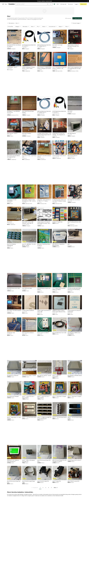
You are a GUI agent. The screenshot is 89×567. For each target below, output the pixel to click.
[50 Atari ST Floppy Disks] (59, 214)
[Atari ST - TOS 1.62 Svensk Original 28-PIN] (75, 409)
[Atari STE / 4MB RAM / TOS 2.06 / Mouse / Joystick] (29, 236)
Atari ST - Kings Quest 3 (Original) (74, 396)
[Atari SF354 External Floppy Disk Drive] (14, 473)
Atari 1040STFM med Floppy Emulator (28, 112)
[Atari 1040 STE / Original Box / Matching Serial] (59, 236)
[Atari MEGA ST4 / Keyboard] (14, 367)
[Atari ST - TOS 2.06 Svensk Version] (29, 409)
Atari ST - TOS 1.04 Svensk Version (59, 417)
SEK (58, 4)
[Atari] (75, 236)
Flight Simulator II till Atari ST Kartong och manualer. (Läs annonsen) (73, 45)
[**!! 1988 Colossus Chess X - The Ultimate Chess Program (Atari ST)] (44, 125)
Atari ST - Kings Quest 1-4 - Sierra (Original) (14, 418)
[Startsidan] (11, 4)
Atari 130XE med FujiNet (27, 288)
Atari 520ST (70, 111)
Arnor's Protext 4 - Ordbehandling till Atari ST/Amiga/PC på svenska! (44, 68)
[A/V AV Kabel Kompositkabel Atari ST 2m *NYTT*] (29, 37)
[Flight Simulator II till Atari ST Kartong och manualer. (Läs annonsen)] (75, 37)
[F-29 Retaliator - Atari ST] (14, 59)
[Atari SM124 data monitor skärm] (14, 280)
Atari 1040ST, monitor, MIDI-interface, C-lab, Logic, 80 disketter (28, 222)
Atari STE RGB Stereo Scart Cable (59, 332)
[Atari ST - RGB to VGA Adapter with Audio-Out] (29, 452)
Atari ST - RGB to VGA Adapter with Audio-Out (28, 461)
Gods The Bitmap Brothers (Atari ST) (74, 222)
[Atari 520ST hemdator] (29, 125)
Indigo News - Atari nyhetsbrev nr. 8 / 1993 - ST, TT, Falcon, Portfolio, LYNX (44, 200)
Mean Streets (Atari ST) (72, 155)
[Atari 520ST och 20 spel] (59, 37)
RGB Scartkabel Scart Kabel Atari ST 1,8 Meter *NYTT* (44, 45)
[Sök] (47, 4)
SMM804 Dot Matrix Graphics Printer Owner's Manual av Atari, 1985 (58, 311)
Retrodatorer (11, 23)
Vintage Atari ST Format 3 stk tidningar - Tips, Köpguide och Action (58, 134)
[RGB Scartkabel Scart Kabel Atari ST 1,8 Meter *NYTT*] (44, 37)
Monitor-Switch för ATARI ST (43, 332)
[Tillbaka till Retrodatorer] (8, 23)
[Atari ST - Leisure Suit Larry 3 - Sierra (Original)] (44, 388)
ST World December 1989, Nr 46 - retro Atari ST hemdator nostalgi (59, 200)
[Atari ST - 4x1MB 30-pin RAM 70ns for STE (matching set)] (44, 409)
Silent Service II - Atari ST (12, 133)
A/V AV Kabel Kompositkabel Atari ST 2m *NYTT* (29, 45)
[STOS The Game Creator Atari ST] (59, 147)
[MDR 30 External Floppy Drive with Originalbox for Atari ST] (59, 452)
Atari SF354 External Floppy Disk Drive (13, 482)
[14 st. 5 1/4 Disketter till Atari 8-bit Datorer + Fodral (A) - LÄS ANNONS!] (59, 59)
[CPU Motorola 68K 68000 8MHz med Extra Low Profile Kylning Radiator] (75, 280)
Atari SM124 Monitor (72, 133)
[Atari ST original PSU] (59, 473)
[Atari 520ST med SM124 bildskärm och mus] (44, 147)
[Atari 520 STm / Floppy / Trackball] (29, 367)
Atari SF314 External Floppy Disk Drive (43, 461)
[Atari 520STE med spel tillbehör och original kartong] (14, 147)
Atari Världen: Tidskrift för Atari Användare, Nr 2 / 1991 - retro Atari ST (29, 200)
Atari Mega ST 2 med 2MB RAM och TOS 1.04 (13, 112)
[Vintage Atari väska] (14, 324)
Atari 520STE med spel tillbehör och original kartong (13, 156)
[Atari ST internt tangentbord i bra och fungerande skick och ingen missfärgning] (75, 59)
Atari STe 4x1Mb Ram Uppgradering (11, 245)
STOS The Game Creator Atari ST (59, 155)
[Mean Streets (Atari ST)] (75, 147)
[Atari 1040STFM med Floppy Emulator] (29, 103)
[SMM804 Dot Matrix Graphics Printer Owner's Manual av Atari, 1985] (59, 302)
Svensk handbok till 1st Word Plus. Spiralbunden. (74, 311)
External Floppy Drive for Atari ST (74, 460)
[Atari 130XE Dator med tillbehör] (75, 191)
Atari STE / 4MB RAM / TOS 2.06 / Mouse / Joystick (29, 245)
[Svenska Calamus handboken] (29, 302)
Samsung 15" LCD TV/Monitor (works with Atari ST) (13, 461)
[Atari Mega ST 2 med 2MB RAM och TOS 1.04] (14, 103)
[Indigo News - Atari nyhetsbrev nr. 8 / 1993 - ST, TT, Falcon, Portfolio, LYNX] (44, 191)
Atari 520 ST (9, 221)
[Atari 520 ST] (14, 214)
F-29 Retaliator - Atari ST (12, 67)
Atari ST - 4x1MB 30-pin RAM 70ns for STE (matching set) (44, 418)
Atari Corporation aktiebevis (28, 332)
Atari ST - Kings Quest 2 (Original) (59, 396)
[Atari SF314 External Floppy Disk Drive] (44, 452)
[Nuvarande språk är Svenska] (54, 4)
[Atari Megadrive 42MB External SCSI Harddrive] (75, 324)
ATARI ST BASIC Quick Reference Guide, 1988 (44, 311)
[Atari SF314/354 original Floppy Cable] (29, 473)
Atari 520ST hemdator (26, 133)
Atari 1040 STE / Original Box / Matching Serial (58, 245)
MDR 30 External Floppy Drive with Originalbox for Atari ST (59, 461)
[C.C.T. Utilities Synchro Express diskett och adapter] (59, 280)
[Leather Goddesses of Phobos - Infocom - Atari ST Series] (29, 59)
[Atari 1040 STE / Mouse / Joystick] (44, 367)
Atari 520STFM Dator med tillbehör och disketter (14, 45)
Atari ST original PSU (56, 481)
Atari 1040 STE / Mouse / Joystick (44, 375)
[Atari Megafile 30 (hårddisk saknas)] (75, 367)
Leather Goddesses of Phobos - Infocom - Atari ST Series (28, 68)
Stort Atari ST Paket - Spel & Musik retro (29, 156)
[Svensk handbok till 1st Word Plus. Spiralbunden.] (75, 302)
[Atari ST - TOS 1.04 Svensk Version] (59, 409)
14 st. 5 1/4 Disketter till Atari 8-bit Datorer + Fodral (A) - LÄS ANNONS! (59, 68)
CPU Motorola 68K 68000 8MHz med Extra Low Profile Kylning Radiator (74, 289)
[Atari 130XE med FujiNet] (29, 280)
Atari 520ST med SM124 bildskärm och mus (44, 156)
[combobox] (32, 4)
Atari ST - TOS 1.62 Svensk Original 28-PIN (75, 418)
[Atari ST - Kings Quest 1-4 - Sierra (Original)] (14, 409)
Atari (69, 244)
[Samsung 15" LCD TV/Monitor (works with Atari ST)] (14, 452)
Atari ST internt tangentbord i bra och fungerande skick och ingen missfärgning (74, 68)
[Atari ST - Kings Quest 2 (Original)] (59, 388)
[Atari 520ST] (75, 103)
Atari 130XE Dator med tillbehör (74, 199)
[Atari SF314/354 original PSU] (44, 473)
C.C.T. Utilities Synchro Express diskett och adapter (58, 289)
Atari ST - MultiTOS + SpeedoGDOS (56, 376)
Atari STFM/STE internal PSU (73, 481)
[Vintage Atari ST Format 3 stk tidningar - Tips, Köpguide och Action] (59, 125)
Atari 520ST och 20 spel (57, 44)
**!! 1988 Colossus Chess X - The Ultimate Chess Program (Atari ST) (44, 134)
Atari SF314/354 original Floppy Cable (28, 482)
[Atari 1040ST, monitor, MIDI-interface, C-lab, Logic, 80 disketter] (29, 214)
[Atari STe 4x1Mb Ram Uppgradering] (14, 236)
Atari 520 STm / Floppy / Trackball (29, 375)
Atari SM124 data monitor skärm (13, 288)
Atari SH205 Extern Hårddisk (13, 396)
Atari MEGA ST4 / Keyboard (12, 375)
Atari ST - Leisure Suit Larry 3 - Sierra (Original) (43, 397)
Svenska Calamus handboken (28, 310)
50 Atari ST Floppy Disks (57, 221)
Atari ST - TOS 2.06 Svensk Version (29, 417)
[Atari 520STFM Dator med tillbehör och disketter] (14, 37)
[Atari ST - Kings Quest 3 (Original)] (75, 388)
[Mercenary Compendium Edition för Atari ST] (44, 236)
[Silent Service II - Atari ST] (14, 125)
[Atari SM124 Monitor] (75, 125)
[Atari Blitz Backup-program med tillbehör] (44, 280)
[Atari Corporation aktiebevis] (29, 324)
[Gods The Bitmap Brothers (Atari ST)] (75, 214)
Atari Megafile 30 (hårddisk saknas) (75, 375)
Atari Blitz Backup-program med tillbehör (43, 289)
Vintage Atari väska (11, 332)
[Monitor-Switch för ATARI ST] (44, 324)
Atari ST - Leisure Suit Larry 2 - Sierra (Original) (28, 397)
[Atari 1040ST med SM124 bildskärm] (14, 302)
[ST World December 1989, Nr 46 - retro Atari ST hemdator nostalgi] (59, 191)
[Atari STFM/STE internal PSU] (75, 473)
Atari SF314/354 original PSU (43, 481)
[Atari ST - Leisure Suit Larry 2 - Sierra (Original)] (29, 388)
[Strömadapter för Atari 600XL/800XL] (14, 191)
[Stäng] (88, 1)
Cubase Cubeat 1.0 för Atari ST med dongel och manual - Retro (43, 222)
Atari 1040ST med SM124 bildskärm (14, 310)
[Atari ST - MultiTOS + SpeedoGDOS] (59, 367)
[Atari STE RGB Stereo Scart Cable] (59, 324)
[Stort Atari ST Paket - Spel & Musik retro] (29, 147)
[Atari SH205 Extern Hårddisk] (14, 388)
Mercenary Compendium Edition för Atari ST (43, 245)
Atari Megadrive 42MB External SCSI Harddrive (74, 333)
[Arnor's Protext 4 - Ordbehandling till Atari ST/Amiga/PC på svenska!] (44, 59)
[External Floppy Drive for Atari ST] (75, 452)
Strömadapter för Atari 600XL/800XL (11, 200)
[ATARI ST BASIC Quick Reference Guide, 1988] (44, 302)
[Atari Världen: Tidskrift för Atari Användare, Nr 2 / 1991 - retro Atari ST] (29, 191)
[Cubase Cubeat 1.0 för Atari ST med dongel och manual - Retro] (44, 214)
